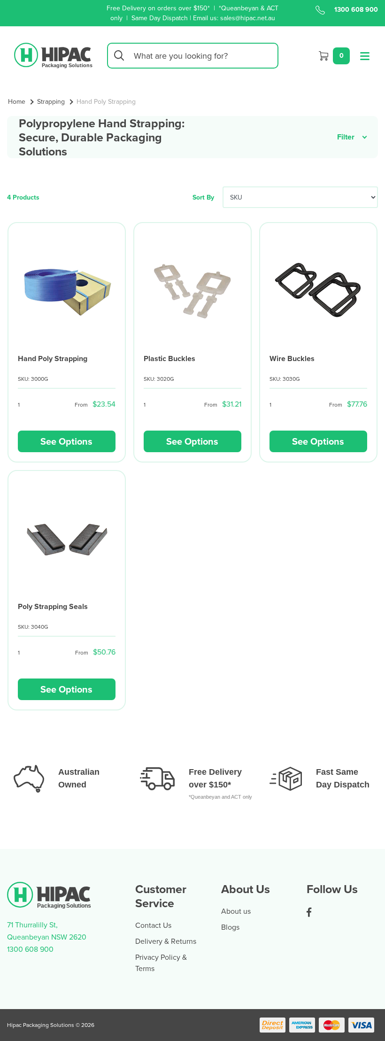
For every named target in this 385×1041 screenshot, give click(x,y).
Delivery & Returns (165, 941)
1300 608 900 (356, 9)
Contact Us (153, 925)
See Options (66, 441)
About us (236, 911)
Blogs (230, 927)
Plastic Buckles (169, 358)
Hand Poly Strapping (52, 358)
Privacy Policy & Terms (161, 962)
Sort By (203, 197)
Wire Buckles (292, 358)
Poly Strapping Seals (53, 606)
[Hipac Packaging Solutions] (53, 54)
